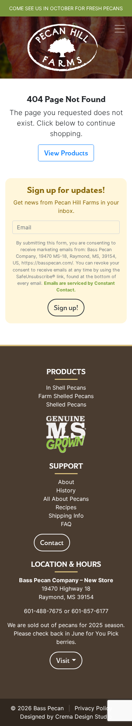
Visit (63, 660)
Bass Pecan (48, 708)
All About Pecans (66, 498)
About (66, 481)
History (66, 490)
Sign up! (66, 307)
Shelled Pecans (66, 404)
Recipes (66, 507)
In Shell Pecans (66, 387)
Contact (52, 542)
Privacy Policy (93, 708)
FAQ (66, 523)
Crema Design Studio (83, 716)
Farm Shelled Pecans (66, 395)
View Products (66, 153)
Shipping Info (66, 515)
